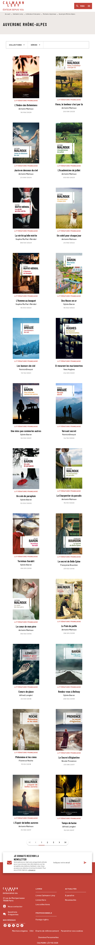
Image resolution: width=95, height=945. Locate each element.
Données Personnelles (48, 937)
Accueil (7, 14)
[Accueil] (13, 6)
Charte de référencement (47, 931)
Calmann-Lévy (18, 14)
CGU (31, 931)
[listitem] (5, 925)
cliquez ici (31, 870)
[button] (17, 44)
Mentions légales (20, 931)
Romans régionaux (49, 14)
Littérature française (33, 14)
